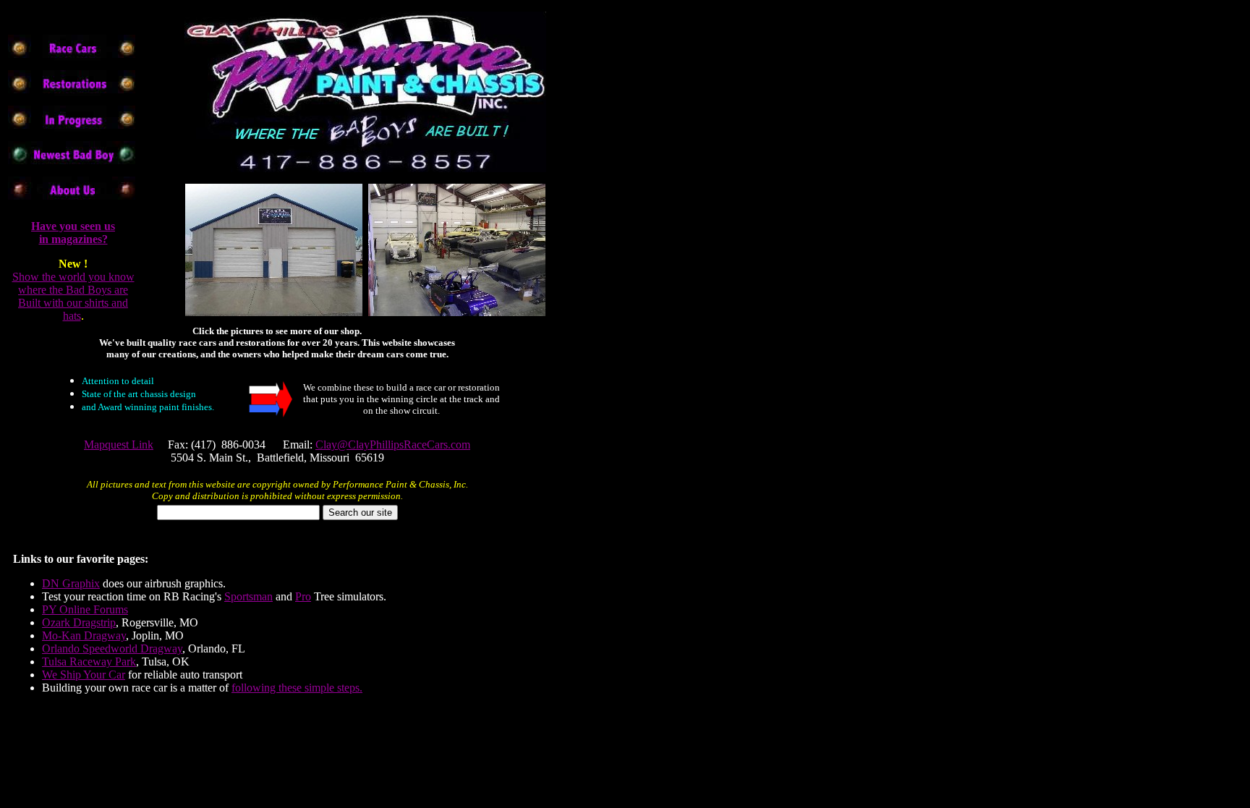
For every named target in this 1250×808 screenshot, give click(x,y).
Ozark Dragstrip (79, 622)
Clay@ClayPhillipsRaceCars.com (392, 444)
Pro (303, 596)
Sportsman (248, 596)
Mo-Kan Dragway (84, 635)
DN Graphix (71, 583)
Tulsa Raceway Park (89, 661)
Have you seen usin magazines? (73, 232)
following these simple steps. (296, 687)
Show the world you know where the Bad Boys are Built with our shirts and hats (73, 296)
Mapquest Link (118, 444)
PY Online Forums (85, 609)
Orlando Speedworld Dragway (112, 648)
